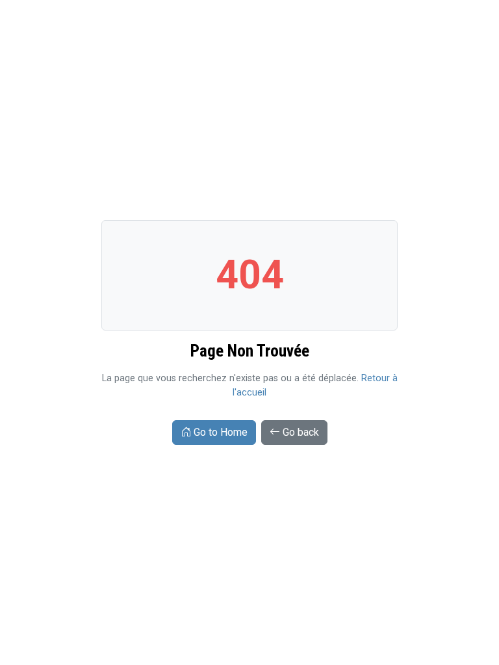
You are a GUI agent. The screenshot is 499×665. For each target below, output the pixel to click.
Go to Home (221, 432)
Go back (301, 432)
